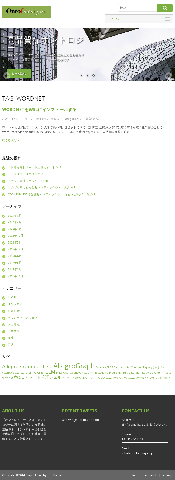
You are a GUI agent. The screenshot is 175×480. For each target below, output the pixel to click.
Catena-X (100, 367)
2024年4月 (15, 222)
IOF (38, 372)
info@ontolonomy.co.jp (138, 453)
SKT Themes (55, 475)
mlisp (59, 372)
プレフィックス (97, 377)
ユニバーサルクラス (117, 377)
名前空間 (163, 377)
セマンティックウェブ (22, 318)
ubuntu (156, 372)
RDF (120, 372)
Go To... (114, 19)
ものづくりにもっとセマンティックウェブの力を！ (42, 187)
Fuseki (28, 372)
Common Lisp (122, 367)
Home (135, 475)
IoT (43, 372)
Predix (113, 372)
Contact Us (150, 475)
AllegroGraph (74, 365)
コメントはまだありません (42, 119)
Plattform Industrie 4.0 (95, 372)
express (19, 372)
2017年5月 (15, 262)
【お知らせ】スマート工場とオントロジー (36, 167)
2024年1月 (15, 229)
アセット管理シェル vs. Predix (28, 181)
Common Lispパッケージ (145, 367)
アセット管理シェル (43, 377)
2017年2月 (15, 269)
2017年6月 (15, 256)
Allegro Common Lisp (27, 366)
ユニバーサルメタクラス (143, 377)
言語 (96, 119)
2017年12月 (15, 249)
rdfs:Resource (142, 372)
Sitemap (167, 475)
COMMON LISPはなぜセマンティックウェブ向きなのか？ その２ (52, 194)
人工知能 (86, 119)
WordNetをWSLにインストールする (39, 109)
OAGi (66, 372)
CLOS (110, 367)
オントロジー (17, 304)
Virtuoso (166, 372)
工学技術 (14, 331)
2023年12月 (15, 235)
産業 (11, 338)
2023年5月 (15, 242)
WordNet (7, 377)
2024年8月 (15, 215)
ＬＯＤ (12, 297)
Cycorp (165, 367)
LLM (50, 371)
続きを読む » (10, 140)
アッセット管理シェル (74, 377)
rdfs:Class (128, 372)
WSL (19, 376)
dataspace (8, 372)
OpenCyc (75, 372)
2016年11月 (15, 276)
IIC (34, 372)
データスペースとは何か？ (25, 174)
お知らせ (14, 311)
